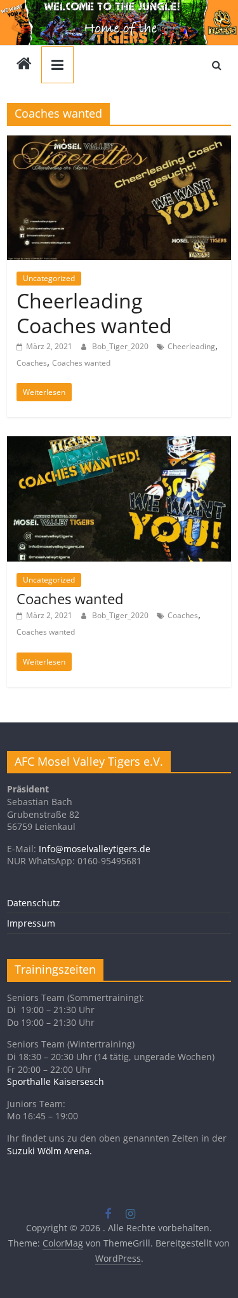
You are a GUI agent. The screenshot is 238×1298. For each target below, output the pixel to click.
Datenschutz (33, 903)
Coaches (32, 362)
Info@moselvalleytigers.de (94, 849)
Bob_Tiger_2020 (121, 346)
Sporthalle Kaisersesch (55, 1081)
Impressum (31, 923)
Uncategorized (49, 278)
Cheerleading (191, 346)
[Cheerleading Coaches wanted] (119, 143)
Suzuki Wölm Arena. (49, 1151)
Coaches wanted (81, 362)
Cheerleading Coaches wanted (94, 312)
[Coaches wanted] (119, 444)
